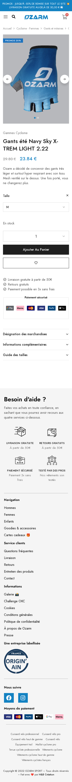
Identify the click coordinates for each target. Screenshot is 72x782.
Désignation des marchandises (25, 334)
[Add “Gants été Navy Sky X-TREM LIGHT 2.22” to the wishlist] (36, 262)
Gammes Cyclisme (15, 133)
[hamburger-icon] (5, 17)
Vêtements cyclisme (52, 750)
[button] (13, 17)
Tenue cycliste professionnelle (24, 750)
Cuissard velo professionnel (25, 734)
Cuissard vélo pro (51, 734)
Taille (6, 196)
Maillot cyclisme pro (46, 744)
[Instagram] (23, 698)
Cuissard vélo (53, 739)
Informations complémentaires (24, 344)
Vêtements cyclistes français (36, 760)
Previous (7, 79)
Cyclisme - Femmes (27, 28)
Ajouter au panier (36, 249)
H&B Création (46, 774)
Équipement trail (24, 744)
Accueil (7, 28)
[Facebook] (9, 698)
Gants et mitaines (53, 28)
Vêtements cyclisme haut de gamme (36, 755)
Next (64, 79)
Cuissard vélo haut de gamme (27, 739)
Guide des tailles (15, 355)
